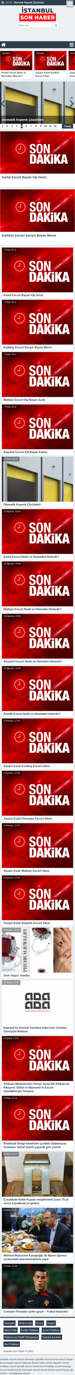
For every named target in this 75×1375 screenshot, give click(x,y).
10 (45, 126)
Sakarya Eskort (30, 1362)
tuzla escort (45, 1362)
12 (55, 126)
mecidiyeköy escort (19, 1373)
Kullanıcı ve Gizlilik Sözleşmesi (21, 1337)
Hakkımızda (25, 1323)
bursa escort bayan (62, 1359)
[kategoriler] (71, 44)
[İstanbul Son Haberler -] (38, 13)
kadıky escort (54, 1366)
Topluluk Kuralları (51, 1337)
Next (72, 62)
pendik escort (24, 1366)
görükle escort (43, 1359)
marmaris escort (31, 1369)
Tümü (67, 126)
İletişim (51, 1323)
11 (50, 126)
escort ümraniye (26, 1359)
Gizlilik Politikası (29, 1330)
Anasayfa (9, 1323)
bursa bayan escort (10, 1362)
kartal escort (39, 1366)
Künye (39, 1323)
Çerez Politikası (51, 1330)
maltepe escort (8, 1366)
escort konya (47, 1369)
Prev (3, 62)
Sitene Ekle (10, 1330)
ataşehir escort (61, 1362)
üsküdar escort (8, 1359)
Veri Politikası (11, 1344)
